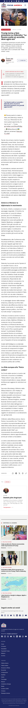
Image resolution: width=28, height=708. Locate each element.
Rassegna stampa (5, 693)
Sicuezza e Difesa (5, 667)
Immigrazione (4, 672)
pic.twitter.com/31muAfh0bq (13, 126)
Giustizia (3, 674)
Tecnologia (3, 679)
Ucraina (7, 481)
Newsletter (3, 648)
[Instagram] (6, 1)
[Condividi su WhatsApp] (13, 473)
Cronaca (3, 691)
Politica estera (6, 29)
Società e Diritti (5, 688)
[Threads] (9, 1)
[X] (14, 1)
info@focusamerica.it (12, 633)
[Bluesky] (11, 1)
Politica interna (4, 663)
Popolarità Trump (5, 651)
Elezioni (3, 681)
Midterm (3, 653)
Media (2, 686)
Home (2, 644)
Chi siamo (3, 646)
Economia (3, 670)
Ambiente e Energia (6, 684)
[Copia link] (26, 473)
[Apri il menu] (25, 5)
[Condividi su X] (19, 473)
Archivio (3, 655)
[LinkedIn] (16, 1)
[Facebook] (4, 1)
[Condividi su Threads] (23, 473)
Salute (2, 677)
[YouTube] (23, 1)
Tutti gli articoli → (7, 507)
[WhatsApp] (21, 1)
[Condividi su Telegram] (16, 473)
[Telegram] (18, 1)
